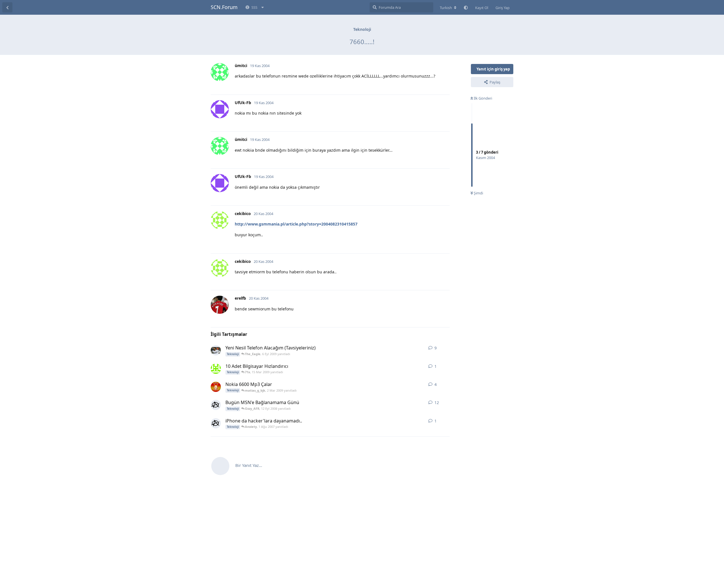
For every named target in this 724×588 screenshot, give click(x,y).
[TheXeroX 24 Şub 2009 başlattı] (216, 387)
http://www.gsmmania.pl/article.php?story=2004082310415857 (296, 224)
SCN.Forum (224, 7)
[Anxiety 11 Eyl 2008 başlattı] (216, 405)
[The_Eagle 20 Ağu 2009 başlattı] (216, 350)
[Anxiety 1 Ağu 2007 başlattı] (216, 423)
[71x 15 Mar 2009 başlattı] (216, 369)
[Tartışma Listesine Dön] (7, 7)
